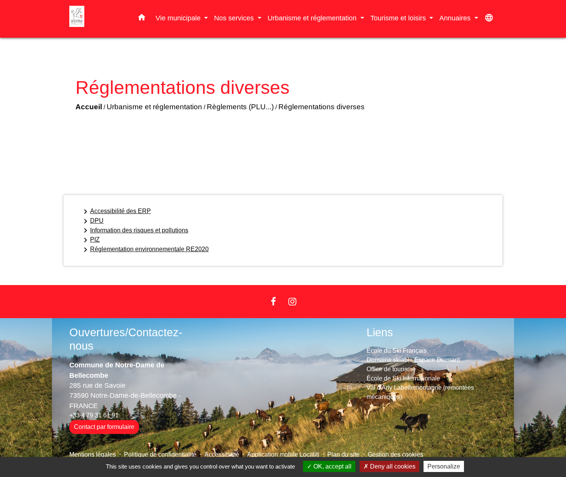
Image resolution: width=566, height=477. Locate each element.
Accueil (88, 107)
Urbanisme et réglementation (154, 107)
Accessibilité (221, 454)
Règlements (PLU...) (240, 107)
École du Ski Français (397, 350)
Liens (380, 332)
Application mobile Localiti (283, 454)
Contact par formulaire (104, 427)
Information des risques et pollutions (134, 230)
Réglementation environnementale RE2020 (145, 249)
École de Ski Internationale (403, 378)
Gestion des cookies (395, 454)
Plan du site (343, 454)
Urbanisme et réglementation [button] (313, 18)
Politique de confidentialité (160, 454)
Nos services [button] (235, 18)
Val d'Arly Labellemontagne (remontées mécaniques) (420, 392)
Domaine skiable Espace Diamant (413, 360)
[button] (141, 19)
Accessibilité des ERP (116, 211)
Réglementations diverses (321, 107)
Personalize (443, 466)
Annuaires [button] (455, 18)
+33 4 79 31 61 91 (94, 415)
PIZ (90, 240)
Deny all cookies (391, 466)
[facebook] (273, 301)
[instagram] (292, 301)
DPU (92, 221)
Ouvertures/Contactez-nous (126, 339)
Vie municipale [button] (179, 18)
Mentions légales (92, 454)
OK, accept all (332, 466)
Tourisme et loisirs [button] (399, 18)
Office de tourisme (391, 369)
